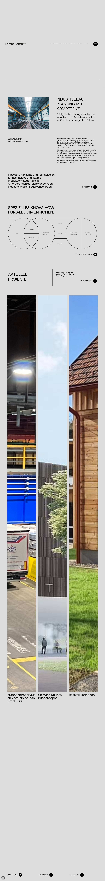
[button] (3, 878)
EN (95, 44)
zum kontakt (87, 187)
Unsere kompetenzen (83, 254)
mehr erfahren (86, 281)
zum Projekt (12, 875)
